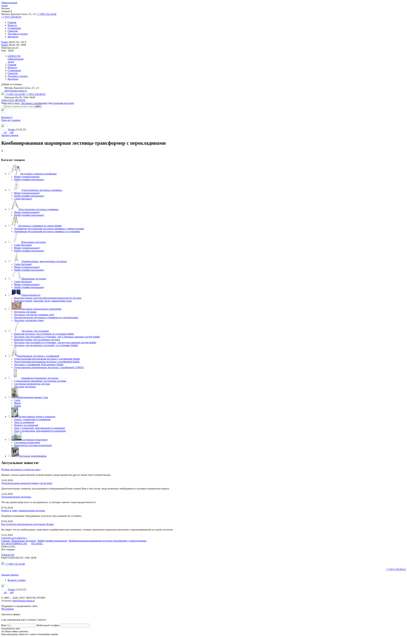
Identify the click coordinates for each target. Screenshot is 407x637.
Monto (17, 403)
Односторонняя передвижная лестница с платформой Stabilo (47, 358)
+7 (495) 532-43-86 (46, 14)
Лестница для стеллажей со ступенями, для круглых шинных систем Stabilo (55, 342)
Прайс (4, 42)
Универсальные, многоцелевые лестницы (44, 261)
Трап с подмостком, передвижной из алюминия (40, 430)
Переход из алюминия (26, 425)
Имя (3, 625)
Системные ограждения (34, 439)
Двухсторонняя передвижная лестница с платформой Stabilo (46, 361)
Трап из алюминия (24, 422)
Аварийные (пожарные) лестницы (39, 378)
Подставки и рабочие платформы (38, 173)
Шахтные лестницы (25, 386)
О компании (14, 28)
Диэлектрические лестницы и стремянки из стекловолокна (46, 317)
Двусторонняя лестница (61, 103)
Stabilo (17, 406)
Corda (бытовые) (23, 198)
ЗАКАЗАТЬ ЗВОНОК (13, 100)
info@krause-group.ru (15, 90)
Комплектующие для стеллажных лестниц (37, 339)
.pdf (12, 132)
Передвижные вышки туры (33, 397)
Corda (17, 400)
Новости (12, 25)
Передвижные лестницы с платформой (38, 356)
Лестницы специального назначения (41, 309)
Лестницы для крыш (25, 311)
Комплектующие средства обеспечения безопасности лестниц (47, 298)
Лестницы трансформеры (33, 456)
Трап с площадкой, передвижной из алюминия (39, 428)
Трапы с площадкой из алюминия (32, 419)
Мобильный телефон (48, 625)
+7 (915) (396, 569)
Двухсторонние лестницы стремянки (38, 209)
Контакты (13, 36)
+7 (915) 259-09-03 (11, 17)
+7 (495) (15, 564)
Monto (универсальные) (27, 176)
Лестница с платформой (34, 103)
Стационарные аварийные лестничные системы (40, 381)
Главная (12, 22)
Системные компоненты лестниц (32, 383)
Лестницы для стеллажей (35, 331)
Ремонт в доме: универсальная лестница (23, 510)
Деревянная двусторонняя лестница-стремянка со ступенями (47, 231)
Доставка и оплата (18, 33)
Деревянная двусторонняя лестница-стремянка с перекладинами (49, 228)
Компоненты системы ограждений (33, 445)
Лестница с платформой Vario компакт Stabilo (38, 364)
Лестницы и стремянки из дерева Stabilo (40, 225)
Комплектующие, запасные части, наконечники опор (43, 300)
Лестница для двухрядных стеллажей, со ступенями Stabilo (46, 345)
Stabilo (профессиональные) (29, 179)
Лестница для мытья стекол (29, 320)
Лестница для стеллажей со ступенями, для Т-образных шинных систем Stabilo (57, 336)
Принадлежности (30, 295)
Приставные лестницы (33, 242)
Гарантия (13, 31)
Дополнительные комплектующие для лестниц (26, 483)
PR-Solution (7, 609)
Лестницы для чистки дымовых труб (34, 314)
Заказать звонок (9, 135)
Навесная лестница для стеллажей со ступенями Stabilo (44, 333)
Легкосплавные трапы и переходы (36, 416)
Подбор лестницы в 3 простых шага (20, 469)
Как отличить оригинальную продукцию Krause (27, 524)
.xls (5, 132)
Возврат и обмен (17, 580)
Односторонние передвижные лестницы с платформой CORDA (49, 367)
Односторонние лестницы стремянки (41, 190)
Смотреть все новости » (14, 538)
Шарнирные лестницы (33, 278)
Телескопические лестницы (16, 496)
